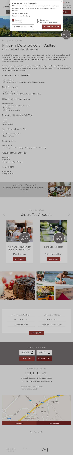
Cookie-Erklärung (24, 16)
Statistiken (18, 22)
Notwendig (18, 20)
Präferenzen (44, 20)
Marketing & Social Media (49, 22)
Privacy (14, 16)
